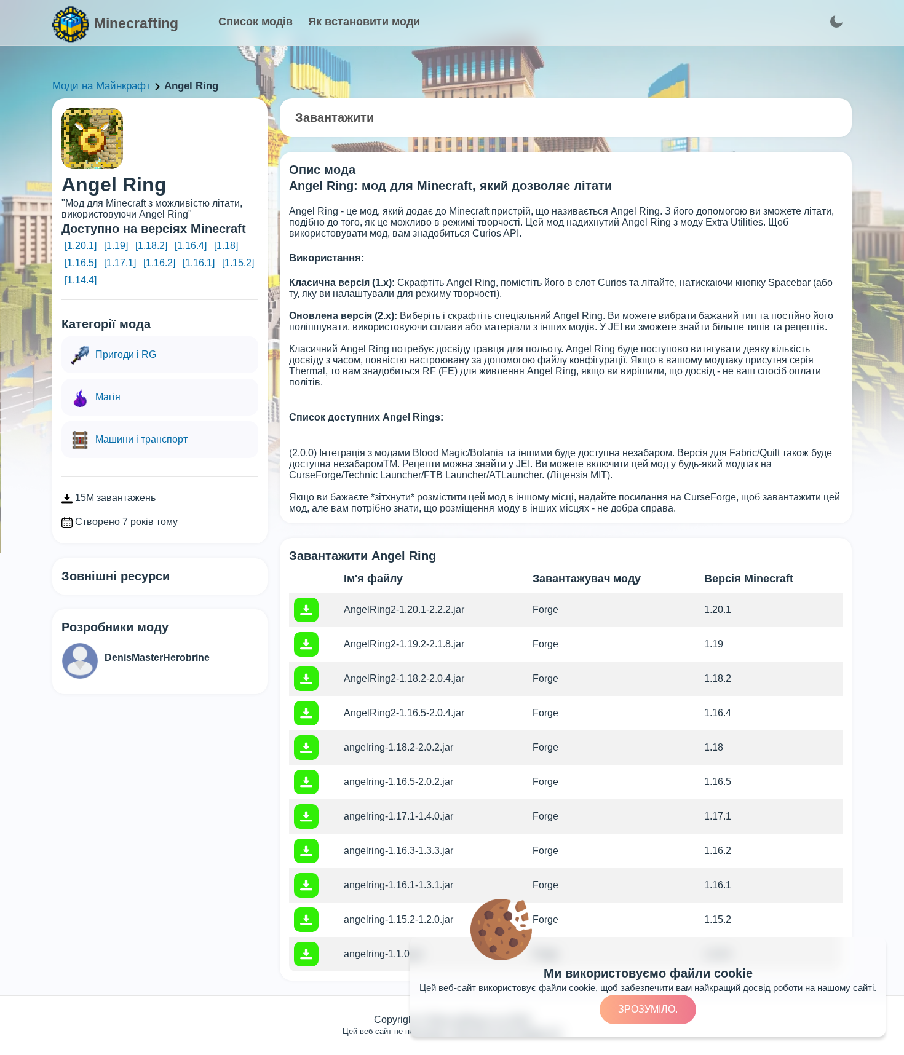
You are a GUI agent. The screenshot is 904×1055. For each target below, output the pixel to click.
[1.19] (116, 245)
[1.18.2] (151, 245)
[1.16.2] (159, 263)
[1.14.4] (81, 280)
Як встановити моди (364, 21)
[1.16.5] (81, 263)
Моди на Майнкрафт (101, 86)
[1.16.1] (199, 263)
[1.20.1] (81, 245)
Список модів (255, 21)
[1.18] (226, 245)
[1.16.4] (191, 245)
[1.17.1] (120, 263)
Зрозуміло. (648, 1009)
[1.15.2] (238, 263)
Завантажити (334, 117)
